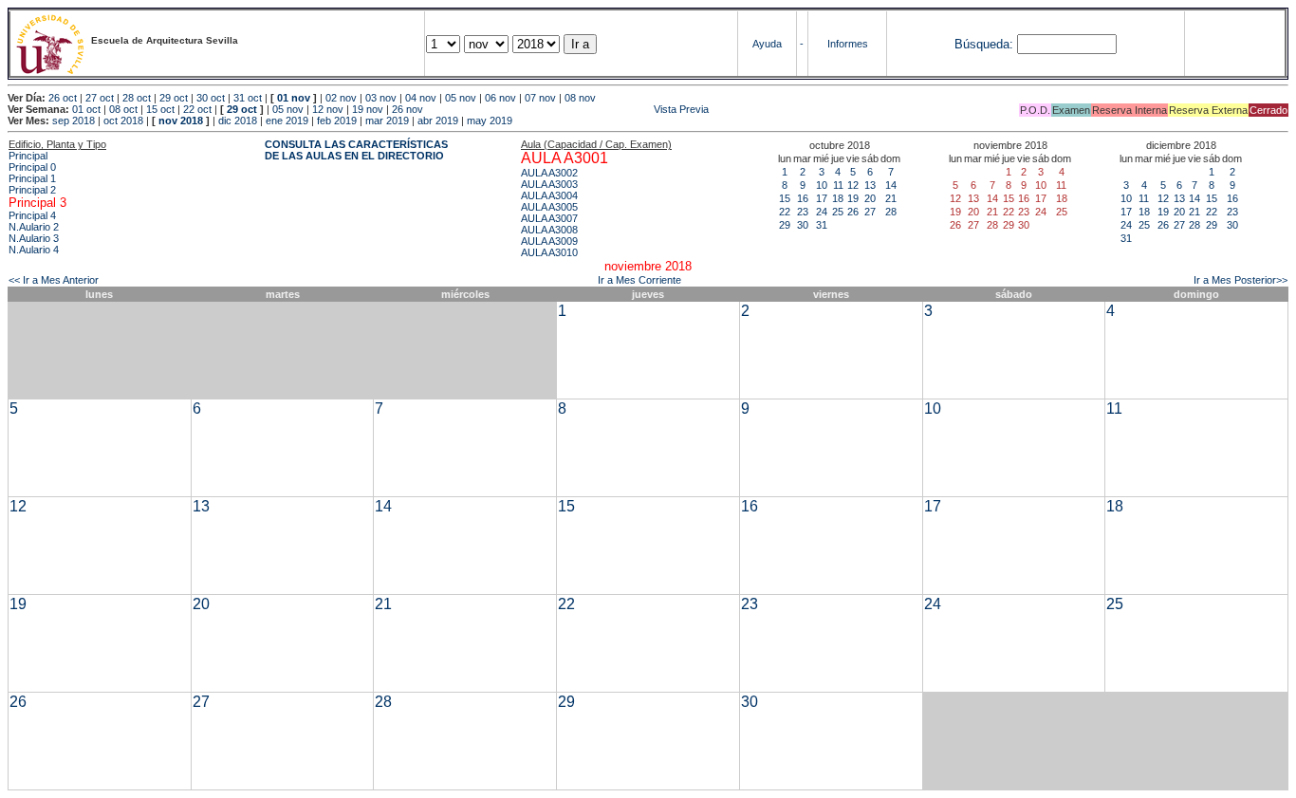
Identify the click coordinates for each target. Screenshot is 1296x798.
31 (821, 225)
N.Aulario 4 (34, 249)
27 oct (99, 97)
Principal (28, 155)
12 (853, 185)
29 (784, 225)
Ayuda (767, 43)
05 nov (460, 97)
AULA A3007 (549, 218)
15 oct (160, 109)
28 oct (136, 97)
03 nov (381, 97)
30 (802, 225)
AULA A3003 (549, 184)
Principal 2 (32, 189)
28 (891, 211)
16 (802, 198)
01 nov (293, 97)
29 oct (173, 97)
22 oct (197, 109)
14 (891, 185)
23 (802, 211)
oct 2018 (123, 120)
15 (784, 198)
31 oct (247, 97)
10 (821, 185)
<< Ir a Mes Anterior (54, 280)
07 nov (540, 97)
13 (870, 185)
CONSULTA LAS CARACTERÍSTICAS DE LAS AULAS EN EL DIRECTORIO (356, 150)
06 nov (500, 97)
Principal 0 (32, 167)
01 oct (86, 109)
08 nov (580, 97)
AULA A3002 (549, 172)
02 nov (341, 97)
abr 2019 (437, 120)
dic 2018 (237, 120)
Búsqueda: (983, 44)
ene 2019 (287, 120)
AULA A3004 (549, 195)
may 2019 (489, 120)
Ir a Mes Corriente (639, 280)
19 (853, 198)
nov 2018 (180, 120)
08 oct (123, 109)
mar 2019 (387, 120)
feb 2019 (337, 120)
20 (870, 198)
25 (837, 211)
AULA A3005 (549, 207)
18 (837, 198)
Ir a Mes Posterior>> (1240, 280)
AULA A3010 (549, 252)
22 (784, 211)
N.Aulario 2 (34, 226)
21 (891, 198)
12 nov (327, 109)
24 (821, 211)
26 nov (407, 109)
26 (853, 211)
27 (870, 211)
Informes (847, 43)
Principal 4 (32, 215)
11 (838, 185)
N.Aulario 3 (34, 238)
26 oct (62, 97)
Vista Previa (567, 109)
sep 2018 (73, 120)
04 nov (420, 97)
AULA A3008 (549, 229)
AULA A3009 (549, 241)
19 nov (367, 109)
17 (821, 198)
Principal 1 (32, 178)
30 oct (210, 97)
